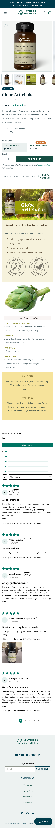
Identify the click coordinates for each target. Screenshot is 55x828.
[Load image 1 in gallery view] (7, 79)
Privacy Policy (27, 802)
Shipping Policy (27, 791)
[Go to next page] (39, 721)
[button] (5, 12)
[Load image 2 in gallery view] (19, 79)
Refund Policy (28, 796)
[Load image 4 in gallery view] (43, 79)
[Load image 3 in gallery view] (31, 79)
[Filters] (4, 477)
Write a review (27, 445)
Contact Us (27, 785)
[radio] (14, 147)
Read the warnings (43, 165)
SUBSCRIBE (42, 768)
